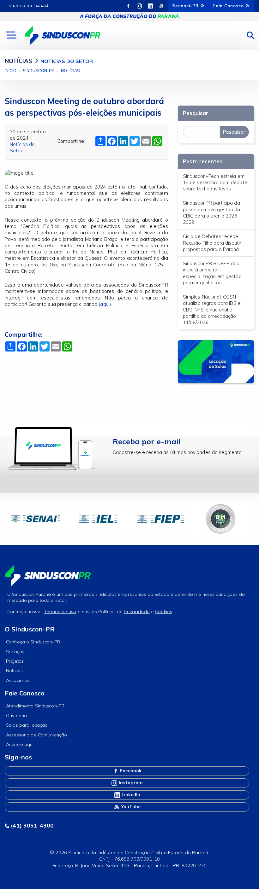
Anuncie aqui (20, 744)
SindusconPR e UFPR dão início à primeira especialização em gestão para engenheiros (212, 273)
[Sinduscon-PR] (62, 35)
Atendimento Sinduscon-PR (35, 706)
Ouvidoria (16, 715)
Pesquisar (195, 113)
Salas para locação (27, 725)
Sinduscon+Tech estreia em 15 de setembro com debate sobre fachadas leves (215, 182)
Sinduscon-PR (39, 70)
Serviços (15, 651)
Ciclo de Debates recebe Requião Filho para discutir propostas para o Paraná (212, 242)
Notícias (70, 70)
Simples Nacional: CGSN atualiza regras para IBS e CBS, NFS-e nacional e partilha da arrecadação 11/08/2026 (212, 309)
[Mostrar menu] (10, 35)
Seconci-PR (186, 5)
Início (10, 70)
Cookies (163, 611)
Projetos (15, 661)
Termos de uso (60, 611)
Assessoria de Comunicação (36, 735)
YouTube (130, 807)
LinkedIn (130, 795)
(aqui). (106, 304)
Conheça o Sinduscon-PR (33, 642)
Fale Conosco (229, 5)
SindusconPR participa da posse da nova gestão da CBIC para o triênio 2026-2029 (211, 212)
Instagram (130, 783)
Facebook (130, 771)
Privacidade (136, 611)
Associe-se (18, 680)
